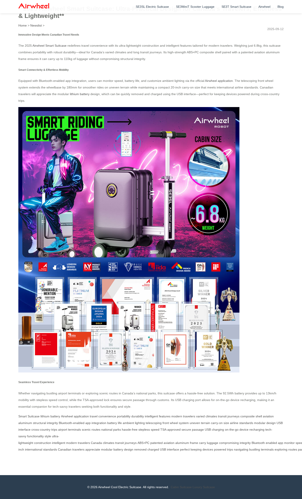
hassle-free (130, 429)
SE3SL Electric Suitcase (152, 6)
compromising (229, 443)
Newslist (36, 25)
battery (118, 449)
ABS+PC (143, 443)
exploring (281, 449)
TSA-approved (170, 429)
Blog (280, 6)
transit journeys (228, 416)
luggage (212, 443)
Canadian (64, 449)
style (48, 436)
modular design (265, 423)
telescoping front (157, 423)
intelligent (58, 443)
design (128, 449)
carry (202, 443)
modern (71, 443)
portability (123, 416)
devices (208, 449)
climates (108, 443)
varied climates (206, 416)
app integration (95, 423)
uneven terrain (200, 423)
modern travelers (183, 416)
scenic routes (91, 429)
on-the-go (232, 429)
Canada (96, 443)
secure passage (193, 429)
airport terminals (69, 429)
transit (119, 443)
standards (50, 449)
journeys (131, 443)
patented (156, 443)
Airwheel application (219, 81)
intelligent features (157, 416)
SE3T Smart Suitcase (236, 6)
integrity (245, 443)
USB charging (214, 429)
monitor (289, 443)
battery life (114, 423)
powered (220, 449)
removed (140, 449)
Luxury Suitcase (204, 487)
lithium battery (80, 94)
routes (292, 449)
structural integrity (45, 423)
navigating (241, 449)
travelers (84, 443)
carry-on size (220, 423)
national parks (111, 429)
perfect (185, 449)
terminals (267, 449)
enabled (271, 443)
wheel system (179, 423)
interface (173, 449)
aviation (169, 443)
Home (22, 25)
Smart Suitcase (29, 416)
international (33, 449)
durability (137, 416)
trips (230, 449)
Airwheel (264, 6)
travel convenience (103, 416)
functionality (35, 436)
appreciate (92, 449)
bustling (254, 449)
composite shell (251, 416)
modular (107, 449)
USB (163, 449)
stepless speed (148, 429)
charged (153, 449)
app (280, 443)
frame (194, 443)
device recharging (251, 429)
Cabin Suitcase (181, 487)
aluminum (182, 443)
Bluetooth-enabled (71, 423)
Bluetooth (258, 443)
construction (42, 443)
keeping (196, 449)
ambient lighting (134, 423)
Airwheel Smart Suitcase (49, 45)
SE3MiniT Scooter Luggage (195, 6)
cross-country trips (44, 429)
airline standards (241, 423)
